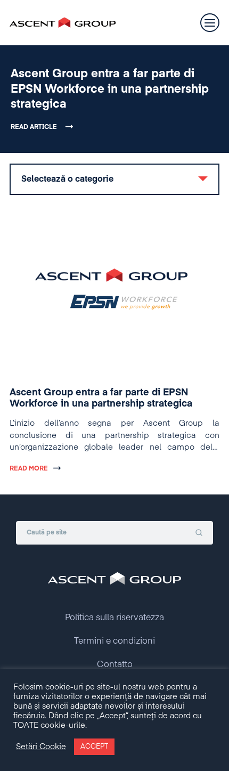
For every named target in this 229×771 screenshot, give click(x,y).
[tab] (114, 179)
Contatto (115, 665)
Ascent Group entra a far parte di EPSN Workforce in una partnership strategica (110, 89)
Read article (34, 127)
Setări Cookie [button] (41, 747)
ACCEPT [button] (94, 746)
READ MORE (29, 469)
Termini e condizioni (114, 641)
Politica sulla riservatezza (114, 618)
